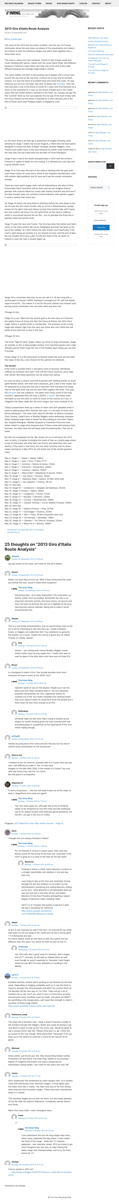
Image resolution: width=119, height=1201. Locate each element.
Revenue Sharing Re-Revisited (100, 54)
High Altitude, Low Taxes (98, 38)
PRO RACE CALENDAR (14, 3)
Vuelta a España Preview (98, 41)
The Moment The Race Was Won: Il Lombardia (25, 530)
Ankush (15, 556)
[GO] (110, 166)
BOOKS (49, 3)
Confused (23, 947)
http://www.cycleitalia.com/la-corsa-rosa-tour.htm (31, 1006)
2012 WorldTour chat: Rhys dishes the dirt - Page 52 (38, 823)
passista (12, 393)
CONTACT (96, 3)
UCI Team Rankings (96, 51)
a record (51, 395)
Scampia (61, 84)
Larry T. (15, 975)
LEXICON (83, 3)
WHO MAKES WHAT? (66, 3)
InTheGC (16, 736)
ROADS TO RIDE (34, 3)
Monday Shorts (13, 532)
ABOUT (108, 3)
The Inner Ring (25, 587)
